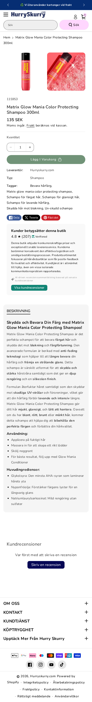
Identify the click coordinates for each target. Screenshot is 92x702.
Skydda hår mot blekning (25, 208)
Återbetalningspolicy (69, 682)
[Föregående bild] (8, 5)
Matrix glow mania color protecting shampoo (39, 191)
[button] (7, 14)
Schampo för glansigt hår (60, 197)
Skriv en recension (46, 564)
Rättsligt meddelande (33, 696)
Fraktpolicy (31, 689)
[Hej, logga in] (75, 17)
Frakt (31, 125)
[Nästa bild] (84, 5)
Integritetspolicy (36, 682)
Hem (6, 37)
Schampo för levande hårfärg (28, 203)
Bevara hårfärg (40, 186)
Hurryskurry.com (43, 676)
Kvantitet (13, 137)
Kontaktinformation (59, 689)
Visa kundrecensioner (29, 288)
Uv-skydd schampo (59, 208)
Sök (76, 25)
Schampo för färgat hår (24, 197)
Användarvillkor (67, 696)
